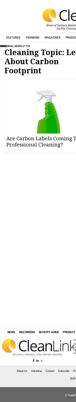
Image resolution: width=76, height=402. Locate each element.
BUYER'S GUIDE (49, 332)
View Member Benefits (49, 354)
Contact (50, 371)
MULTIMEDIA (27, 332)
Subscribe (63, 371)
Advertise (36, 371)
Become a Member (24, 354)
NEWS (11, 332)
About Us (22, 371)
